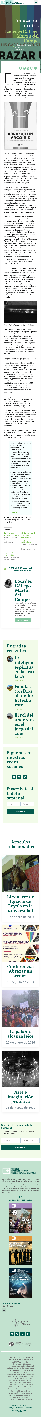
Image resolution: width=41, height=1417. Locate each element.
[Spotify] (25, 777)
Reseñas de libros (22, 570)
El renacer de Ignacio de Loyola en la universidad (20, 904)
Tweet (13, 512)
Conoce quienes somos (20, 1200)
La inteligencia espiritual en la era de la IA (27, 667)
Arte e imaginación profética (21, 1097)
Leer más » (19, 680)
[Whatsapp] (22, 1334)
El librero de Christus (23, 45)
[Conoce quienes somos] (20, 1197)
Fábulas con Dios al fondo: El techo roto (24, 696)
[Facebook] (14, 777)
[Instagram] (19, 777)
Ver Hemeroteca (11, 1303)
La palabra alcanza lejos (20, 1034)
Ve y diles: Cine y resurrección (10, 554)
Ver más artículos (22, 620)
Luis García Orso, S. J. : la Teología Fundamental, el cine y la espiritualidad (27, 537)
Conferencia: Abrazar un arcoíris (11, 534)
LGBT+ (32, 567)
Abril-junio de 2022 (18, 567)
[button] (36, 2)
